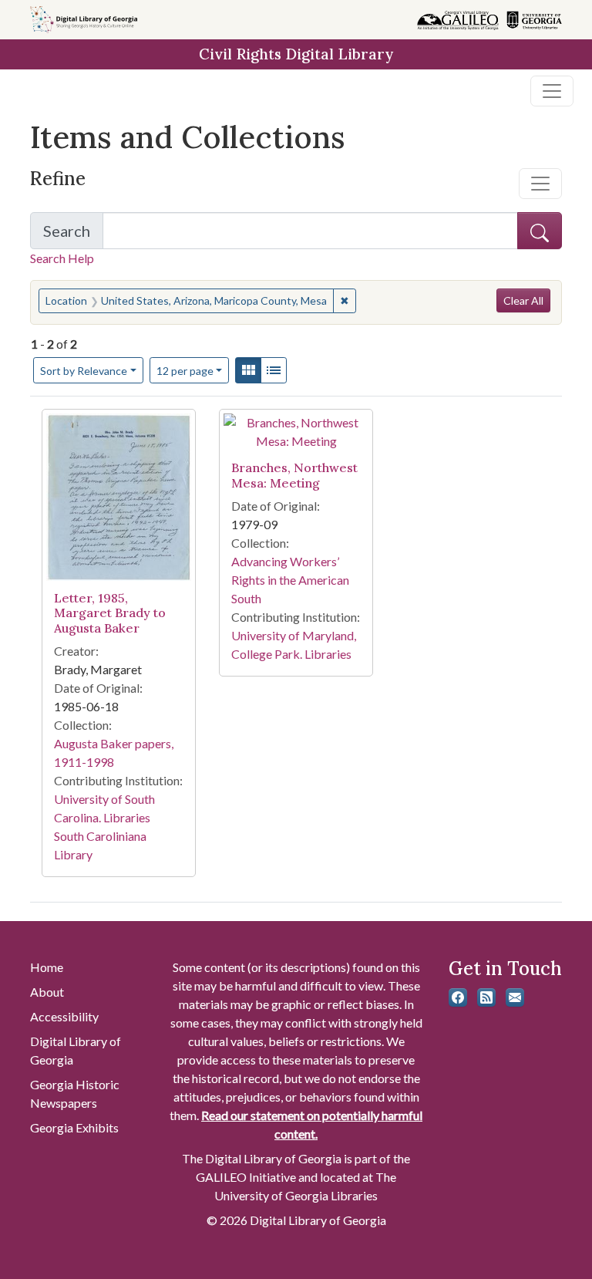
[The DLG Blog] (486, 997)
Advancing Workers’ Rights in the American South (290, 580)
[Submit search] (539, 230)
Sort (83, 370)
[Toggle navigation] (552, 91)
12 (185, 370)
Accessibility (64, 1016)
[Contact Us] (515, 997)
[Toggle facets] (540, 183)
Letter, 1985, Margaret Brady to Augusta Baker (110, 612)
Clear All (523, 300)
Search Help (62, 258)
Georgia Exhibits (74, 1127)
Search (73, 235)
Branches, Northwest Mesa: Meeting (294, 475)
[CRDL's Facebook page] (458, 997)
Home (46, 967)
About (47, 991)
